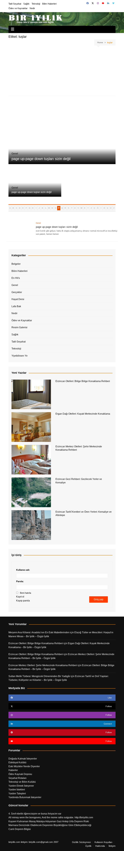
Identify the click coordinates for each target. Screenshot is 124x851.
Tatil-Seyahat (14, 3)
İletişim (112, 846)
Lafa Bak (16, 306)
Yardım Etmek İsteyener (21, 785)
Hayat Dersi (17, 299)
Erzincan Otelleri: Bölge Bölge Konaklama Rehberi (82, 381)
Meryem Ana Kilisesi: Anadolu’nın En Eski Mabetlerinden (38, 632)
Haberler (13, 770)
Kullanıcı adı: (23, 570)
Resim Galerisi (19, 327)
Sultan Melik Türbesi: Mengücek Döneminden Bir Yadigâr (39, 676)
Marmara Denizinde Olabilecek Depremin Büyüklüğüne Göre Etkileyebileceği (49, 825)
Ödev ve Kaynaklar (18, 8)
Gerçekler (16, 292)
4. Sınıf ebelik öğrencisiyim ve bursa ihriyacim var (34, 813)
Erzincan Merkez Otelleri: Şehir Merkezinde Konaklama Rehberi (42, 665)
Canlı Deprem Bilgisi (19, 829)
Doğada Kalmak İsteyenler (22, 758)
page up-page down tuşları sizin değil (40, 159)
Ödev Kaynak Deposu (20, 774)
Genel (14, 285)
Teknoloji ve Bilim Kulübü (22, 782)
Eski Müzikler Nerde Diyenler (24, 766)
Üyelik (88, 846)
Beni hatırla (25, 593)
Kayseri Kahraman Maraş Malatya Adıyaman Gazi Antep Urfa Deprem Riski (48, 821)
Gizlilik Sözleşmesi (81, 842)
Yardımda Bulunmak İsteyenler (24, 797)
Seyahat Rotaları (17, 778)
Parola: (20, 581)
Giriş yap (98, 599)
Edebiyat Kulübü (17, 762)
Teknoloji (36, 3)
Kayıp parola (23, 600)
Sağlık (26, 3)
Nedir (32, 8)
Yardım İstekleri (16, 789)
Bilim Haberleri (49, 3)
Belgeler (16, 264)
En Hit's (15, 278)
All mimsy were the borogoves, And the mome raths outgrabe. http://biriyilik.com (50, 817)
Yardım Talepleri (17, 793)
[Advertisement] (62, 71)
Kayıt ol (20, 596)
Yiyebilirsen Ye (19, 355)
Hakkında (100, 846)
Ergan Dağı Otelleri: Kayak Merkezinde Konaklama (82, 413)
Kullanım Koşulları (103, 842)
